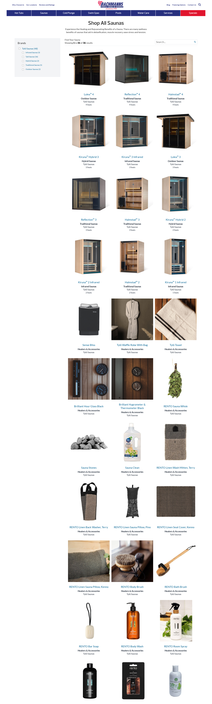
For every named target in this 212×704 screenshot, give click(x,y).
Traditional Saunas (132, 98)
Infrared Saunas (132, 161)
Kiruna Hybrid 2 (176, 219)
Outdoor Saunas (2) (33, 69)
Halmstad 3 (132, 219)
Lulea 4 (89, 94)
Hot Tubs (19, 13)
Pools (118, 13)
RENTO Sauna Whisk (176, 406)
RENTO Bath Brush (176, 586)
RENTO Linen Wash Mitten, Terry (176, 467)
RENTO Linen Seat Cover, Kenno (175, 527)
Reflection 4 (132, 94)
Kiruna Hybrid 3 (89, 156)
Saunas (44, 13)
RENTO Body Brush (132, 586)
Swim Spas (93, 13)
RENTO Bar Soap (89, 646)
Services (168, 13)
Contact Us (192, 5)
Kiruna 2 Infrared (88, 282)
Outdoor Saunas (89, 98)
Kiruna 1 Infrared (175, 282)
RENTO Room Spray (175, 646)
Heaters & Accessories (89, 349)
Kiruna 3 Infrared (132, 156)
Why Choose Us (18, 5)
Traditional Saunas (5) (34, 65)
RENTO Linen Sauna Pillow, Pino (132, 527)
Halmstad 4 (175, 94)
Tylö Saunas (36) (32, 57)
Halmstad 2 (132, 282)
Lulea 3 (176, 156)
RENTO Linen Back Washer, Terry (89, 527)
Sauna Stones (89, 467)
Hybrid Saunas (89, 161)
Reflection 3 (89, 219)
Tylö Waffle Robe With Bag (132, 344)
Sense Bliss (88, 344)
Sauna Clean (132, 467)
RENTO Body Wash (132, 646)
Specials (193, 13)
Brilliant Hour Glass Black (89, 406)
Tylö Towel (176, 344)
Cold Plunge (69, 13)
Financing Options (179, 5)
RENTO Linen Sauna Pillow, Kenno (88, 586)
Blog (168, 5)
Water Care (143, 13)
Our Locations (31, 5)
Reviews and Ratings (47, 5)
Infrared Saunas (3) (33, 52)
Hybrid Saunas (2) (32, 61)
